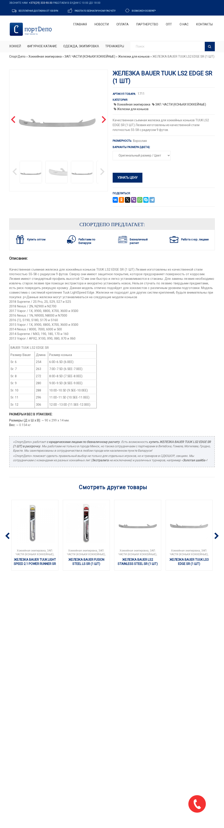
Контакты (204, 24)
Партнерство (147, 24)
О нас (184, 24)
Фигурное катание (42, 46)
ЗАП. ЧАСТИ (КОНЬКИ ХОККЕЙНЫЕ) (90, 56)
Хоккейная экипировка (45, 56)
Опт (169, 24)
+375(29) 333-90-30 (40, 2)
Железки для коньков (134, 56)
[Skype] (146, 200)
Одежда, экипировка (81, 46)
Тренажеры (114, 46)
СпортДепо (17, 56)
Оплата (122, 24)
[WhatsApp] (139, 200)
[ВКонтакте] (115, 200)
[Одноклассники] (121, 200)
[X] (127, 200)
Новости (101, 24)
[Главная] (31, 29)
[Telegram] (152, 200)
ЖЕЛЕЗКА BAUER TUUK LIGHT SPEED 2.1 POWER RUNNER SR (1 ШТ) (35, 564)
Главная (80, 24)
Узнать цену (127, 177)
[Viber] (133, 200)
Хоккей (15, 46)
